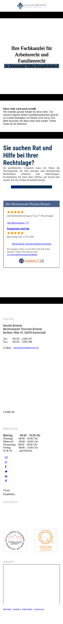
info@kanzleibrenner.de (26, 347)
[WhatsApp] (6, 462)
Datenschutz (27, 609)
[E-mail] (6, 457)
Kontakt (16, 609)
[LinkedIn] (6, 476)
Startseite (7, 609)
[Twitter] (6, 471)
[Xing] (6, 480)
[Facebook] (5, 466)
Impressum (39, 609)
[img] (31, 6)
